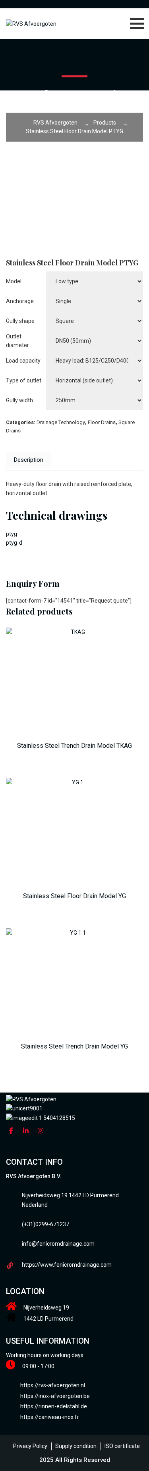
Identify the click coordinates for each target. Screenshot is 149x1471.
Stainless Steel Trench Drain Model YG (74, 1046)
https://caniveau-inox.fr (49, 1417)
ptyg (11, 534)
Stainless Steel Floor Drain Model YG (74, 896)
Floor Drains (102, 422)
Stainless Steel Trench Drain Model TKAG (74, 745)
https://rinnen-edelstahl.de (53, 1406)
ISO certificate (122, 1446)
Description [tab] (28, 459)
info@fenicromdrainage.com (58, 1244)
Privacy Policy (30, 1446)
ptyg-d (14, 543)
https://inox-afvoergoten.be (55, 1396)
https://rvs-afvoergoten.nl (52, 1385)
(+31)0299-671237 (45, 1224)
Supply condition (76, 1446)
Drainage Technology (61, 422)
